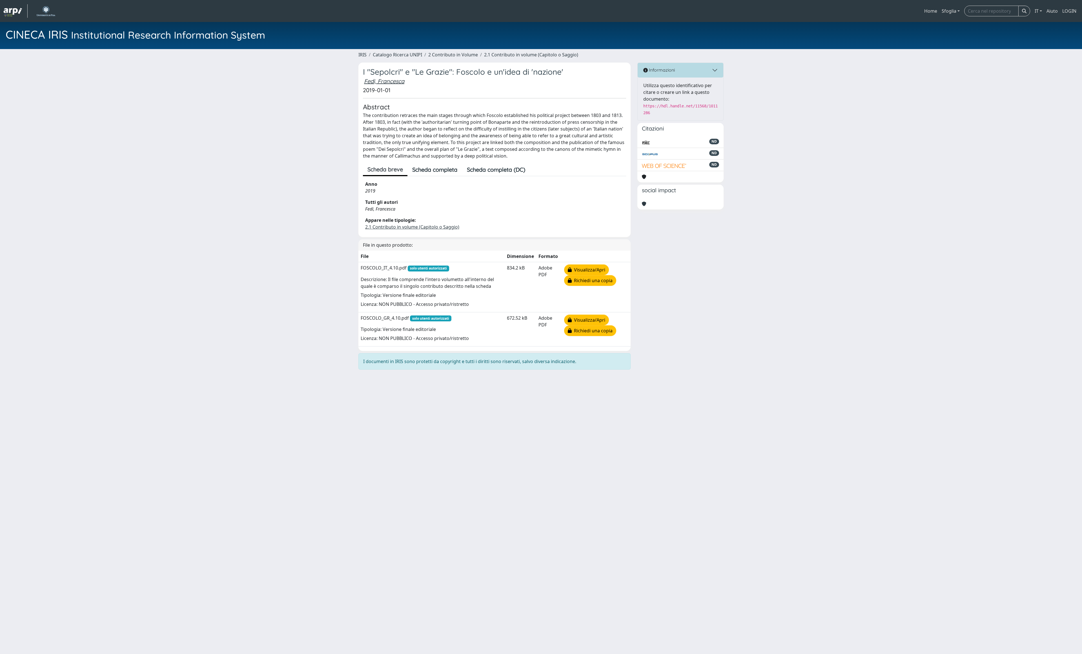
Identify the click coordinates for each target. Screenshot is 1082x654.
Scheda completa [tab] (434, 169)
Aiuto (1052, 11)
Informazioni (661, 70)
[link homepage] (15, 11)
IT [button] (1037, 11)
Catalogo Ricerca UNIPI (397, 55)
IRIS (362, 55)
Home (930, 11)
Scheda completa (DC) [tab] (496, 169)
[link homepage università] (45, 11)
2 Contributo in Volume (453, 55)
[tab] (535, 170)
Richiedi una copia (592, 280)
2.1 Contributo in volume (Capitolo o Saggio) (531, 55)
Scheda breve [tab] (385, 169)
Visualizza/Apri (588, 270)
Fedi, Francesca (384, 81)
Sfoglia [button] (949, 11)
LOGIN (1069, 11)
